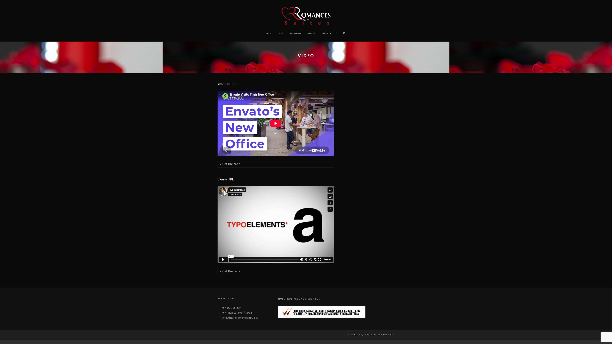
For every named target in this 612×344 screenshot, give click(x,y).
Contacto (326, 33)
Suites (280, 33)
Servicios (311, 33)
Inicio (268, 33)
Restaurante (295, 33)
